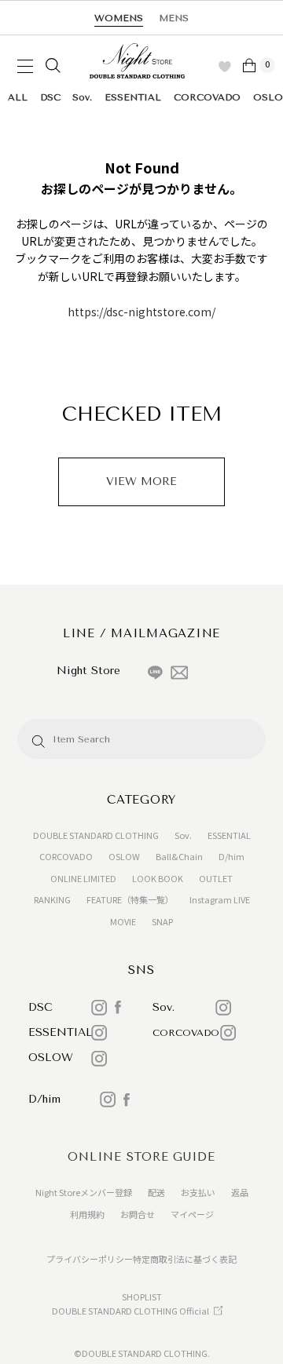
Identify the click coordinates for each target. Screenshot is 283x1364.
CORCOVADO (207, 97)
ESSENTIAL (133, 97)
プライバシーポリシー (89, 1259)
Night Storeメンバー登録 (83, 1192)
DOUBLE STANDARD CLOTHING (96, 835)
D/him (231, 856)
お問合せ (137, 1214)
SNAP (162, 921)
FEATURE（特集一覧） (130, 899)
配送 (156, 1192)
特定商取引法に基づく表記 (185, 1259)
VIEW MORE (141, 481)
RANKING (52, 899)
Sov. (82, 97)
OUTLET (216, 878)
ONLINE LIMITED (83, 878)
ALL (18, 97)
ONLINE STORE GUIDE (141, 1157)
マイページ (192, 1214)
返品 (239, 1192)
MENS (174, 18)
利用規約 (87, 1214)
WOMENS (118, 18)
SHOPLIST (142, 1296)
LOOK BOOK (157, 878)
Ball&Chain (179, 856)
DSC (50, 97)
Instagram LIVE (219, 899)
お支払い (198, 1192)
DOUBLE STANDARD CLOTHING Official (130, 1310)
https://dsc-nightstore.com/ (141, 311)
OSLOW (124, 856)
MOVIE (123, 921)
